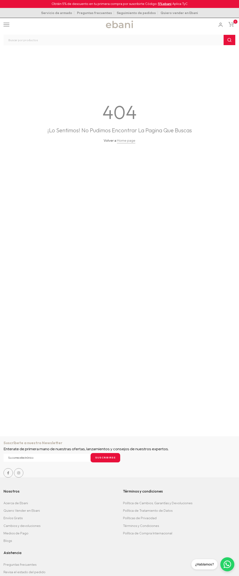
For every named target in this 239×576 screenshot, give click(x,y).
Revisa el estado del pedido (25, 572)
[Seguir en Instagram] (18, 473)
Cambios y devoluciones (22, 526)
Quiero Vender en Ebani (22, 510)
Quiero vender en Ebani (179, 13)
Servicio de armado (56, 13)
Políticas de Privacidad (140, 518)
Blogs (8, 541)
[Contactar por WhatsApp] (227, 564)
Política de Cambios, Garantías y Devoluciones (157, 503)
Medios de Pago (16, 533)
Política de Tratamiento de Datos (147, 510)
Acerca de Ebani (16, 503)
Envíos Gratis (13, 518)
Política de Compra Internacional (147, 533)
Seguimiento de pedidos (136, 13)
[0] (231, 24)
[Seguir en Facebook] (8, 473)
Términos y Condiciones (141, 526)
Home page (126, 140)
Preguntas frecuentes (94, 13)
